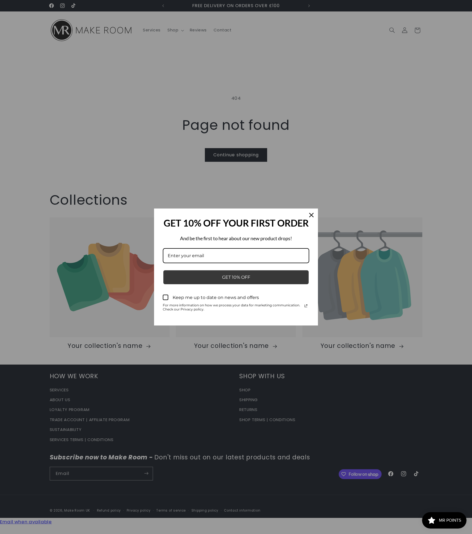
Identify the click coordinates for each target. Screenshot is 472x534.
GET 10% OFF (236, 277)
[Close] (311, 215)
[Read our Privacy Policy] (306, 306)
